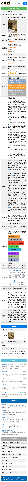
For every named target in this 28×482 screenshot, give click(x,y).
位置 (13, 175)
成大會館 (10, 310)
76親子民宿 (5, 404)
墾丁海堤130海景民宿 (7, 417)
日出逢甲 (4, 378)
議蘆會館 (4, 392)
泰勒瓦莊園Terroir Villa (7, 364)
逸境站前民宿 (12, 281)
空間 (15, 162)
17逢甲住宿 (5, 384)
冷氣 (9, 207)
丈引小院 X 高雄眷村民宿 (15, 270)
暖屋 (3, 424)
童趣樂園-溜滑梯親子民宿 (8, 431)
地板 (20, 204)
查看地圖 (10, 63)
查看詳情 (11, 41)
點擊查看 (14, 36)
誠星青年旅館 (5, 411)
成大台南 (10, 330)
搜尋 (25, 3)
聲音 (9, 169)
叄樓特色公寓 (5, 371)
